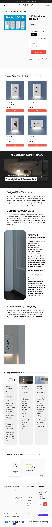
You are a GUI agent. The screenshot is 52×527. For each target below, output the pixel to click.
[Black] (11, 102)
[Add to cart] (15, 110)
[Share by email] (46, 59)
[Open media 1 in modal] (15, 22)
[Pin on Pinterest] (42, 59)
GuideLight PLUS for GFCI (12, 139)
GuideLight (30, 104)
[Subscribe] (45, 504)
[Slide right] (43, 454)
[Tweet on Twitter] (38, 59)
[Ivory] (9, 102)
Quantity (33, 43)
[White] (28, 102)
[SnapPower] (9, 488)
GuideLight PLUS (10, 104)
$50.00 (34, 34)
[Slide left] (39, 454)
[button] (5, 5)
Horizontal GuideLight (33, 139)
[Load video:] (26, 171)
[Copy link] (35, 63)
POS (39, 521)
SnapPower (35, 521)
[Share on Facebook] (35, 59)
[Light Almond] (7, 102)
